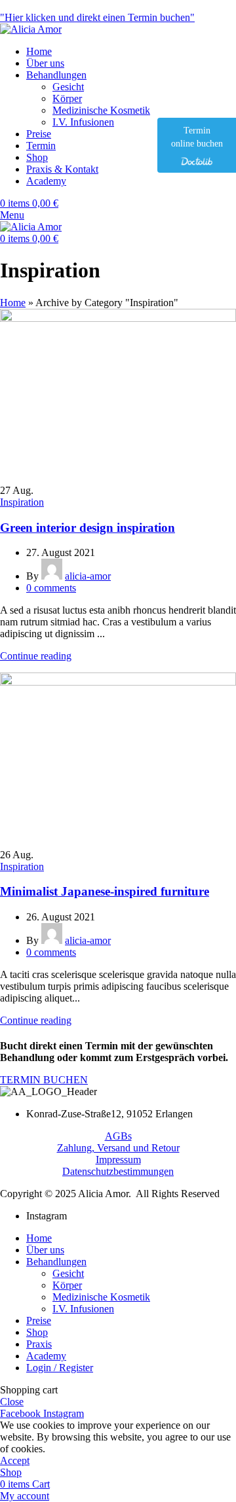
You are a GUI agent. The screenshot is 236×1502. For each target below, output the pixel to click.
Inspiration (22, 502)
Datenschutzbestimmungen (118, 1171)
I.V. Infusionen (83, 122)
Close (12, 1401)
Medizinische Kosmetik (101, 110)
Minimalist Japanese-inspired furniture (104, 891)
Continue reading (35, 655)
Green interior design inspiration (87, 527)
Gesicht (68, 86)
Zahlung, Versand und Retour (118, 1147)
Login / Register (59, 1367)
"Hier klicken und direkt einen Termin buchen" (97, 17)
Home (13, 302)
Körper (67, 98)
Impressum (118, 1159)
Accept (15, 1460)
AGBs (118, 1136)
